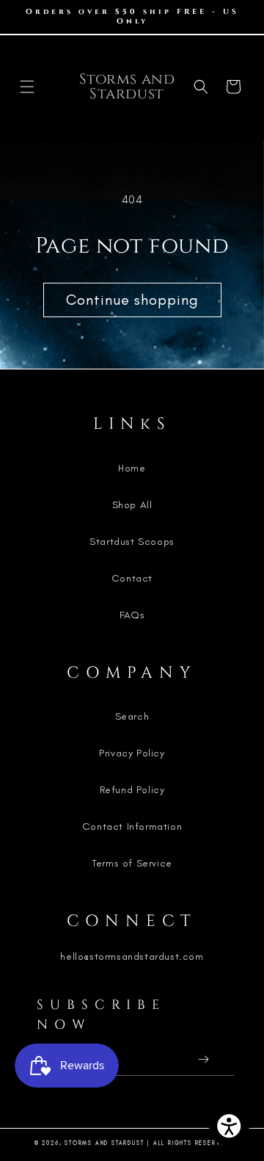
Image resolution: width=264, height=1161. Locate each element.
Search (132, 716)
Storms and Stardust (104, 1143)
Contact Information (132, 826)
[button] (27, 86)
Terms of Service (132, 863)
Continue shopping (132, 299)
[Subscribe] (203, 1059)
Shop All (132, 505)
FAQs (132, 615)
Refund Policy (132, 790)
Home (131, 468)
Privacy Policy (131, 753)
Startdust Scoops (132, 541)
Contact (132, 578)
